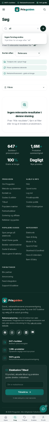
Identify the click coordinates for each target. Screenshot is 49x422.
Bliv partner (7, 272)
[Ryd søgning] (38, 28)
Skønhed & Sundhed (35, 250)
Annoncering (7, 276)
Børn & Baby (31, 259)
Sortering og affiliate (11, 215)
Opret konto (31, 188)
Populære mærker (10, 206)
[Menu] (3, 9)
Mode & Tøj (31, 241)
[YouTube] (32, 332)
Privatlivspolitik (32, 197)
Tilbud (5, 202)
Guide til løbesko (9, 249)
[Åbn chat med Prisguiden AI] (43, 409)
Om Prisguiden (8, 184)
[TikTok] (19, 332)
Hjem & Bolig (31, 237)
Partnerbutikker (8, 211)
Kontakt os (6, 193)
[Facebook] (5, 332)
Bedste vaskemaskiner (12, 245)
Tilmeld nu (23, 392)
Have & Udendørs (34, 255)
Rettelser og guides (10, 220)
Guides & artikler (9, 197)
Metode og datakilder (11, 188)
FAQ (28, 184)
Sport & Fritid (31, 246)
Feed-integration (9, 281)
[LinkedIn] (26, 332)
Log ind (29, 193)
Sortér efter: (8, 53)
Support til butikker (10, 285)
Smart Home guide (10, 240)
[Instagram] (12, 332)
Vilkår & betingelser (34, 206)
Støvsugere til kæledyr (12, 254)
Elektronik (30, 232)
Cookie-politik (32, 202)
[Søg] (44, 9)
